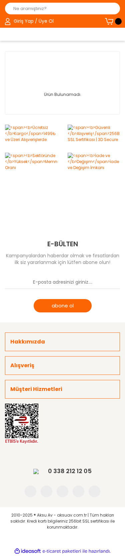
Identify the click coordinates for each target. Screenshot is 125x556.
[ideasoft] (27, 551)
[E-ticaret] (61, 551)
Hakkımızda (27, 341)
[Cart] (112, 21)
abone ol (63, 305)
